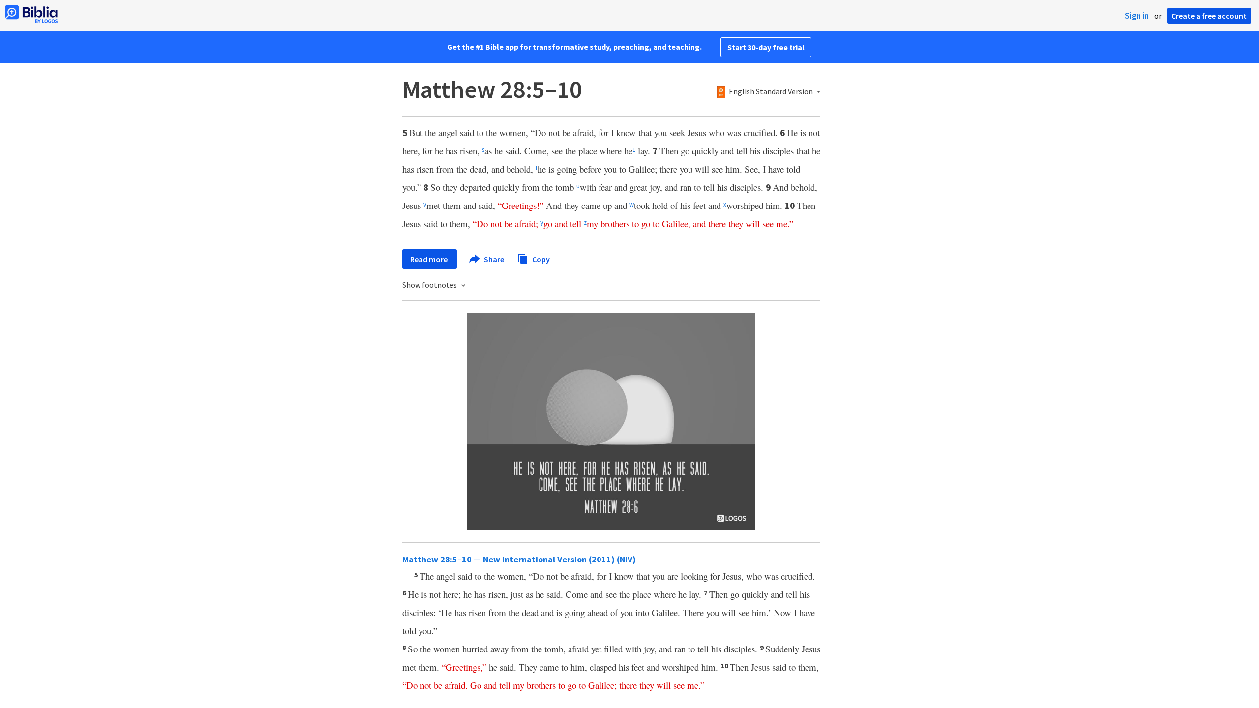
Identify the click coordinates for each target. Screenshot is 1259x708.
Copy (540, 258)
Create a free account (1209, 16)
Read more (429, 259)
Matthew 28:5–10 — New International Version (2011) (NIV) (519, 559)
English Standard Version (771, 92)
